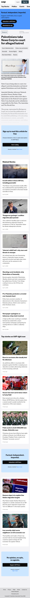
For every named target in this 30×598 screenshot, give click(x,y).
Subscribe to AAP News (9, 21)
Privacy (9, 589)
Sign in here (19, 149)
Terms (4, 589)
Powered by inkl (15, 593)
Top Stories (5, 6)
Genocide (4, 51)
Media (20, 51)
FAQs (14, 589)
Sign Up (25, 2)
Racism (15, 54)
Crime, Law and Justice (22, 48)
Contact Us (24, 589)
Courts (22, 6)
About (18, 589)
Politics (14, 6)
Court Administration (8, 48)
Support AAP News (15, 565)
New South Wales (6, 54)
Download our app (7, 25)
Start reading (15, 144)
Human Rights (13, 51)
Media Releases (15, 591)
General (4, 32)
